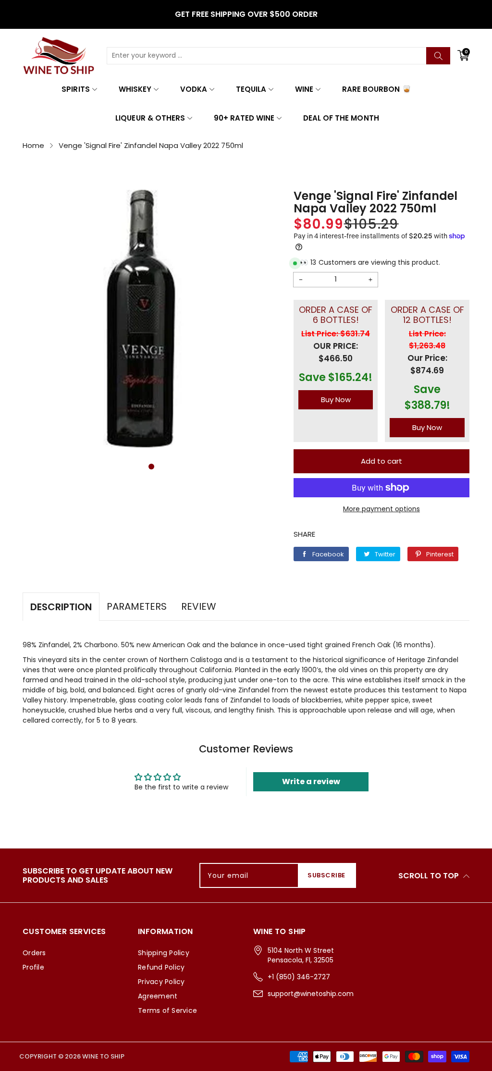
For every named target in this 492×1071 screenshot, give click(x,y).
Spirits (75, 89)
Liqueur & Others (149, 118)
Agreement (157, 996)
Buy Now (336, 399)
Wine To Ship (103, 1056)
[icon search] (438, 55)
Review (198, 606)
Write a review (311, 781)
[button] (151, 466)
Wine (304, 89)
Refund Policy (161, 967)
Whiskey (135, 89)
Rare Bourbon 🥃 (376, 89)
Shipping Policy (163, 953)
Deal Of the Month (341, 118)
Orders (34, 953)
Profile (33, 967)
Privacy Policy (161, 981)
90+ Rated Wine (244, 118)
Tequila (251, 89)
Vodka (193, 89)
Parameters (137, 606)
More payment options (381, 509)
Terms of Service (167, 1010)
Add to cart (381, 461)
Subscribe (326, 875)
